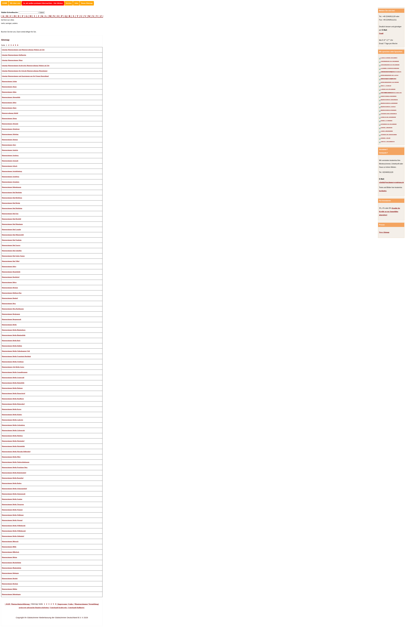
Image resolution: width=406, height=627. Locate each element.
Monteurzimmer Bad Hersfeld (11, 219)
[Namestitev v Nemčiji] (385, 86)
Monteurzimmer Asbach (9, 166)
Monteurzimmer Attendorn (10, 182)
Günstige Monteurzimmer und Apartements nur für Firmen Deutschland (25, 76)
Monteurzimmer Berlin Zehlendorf (13, 536)
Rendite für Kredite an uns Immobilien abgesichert (389, 211)
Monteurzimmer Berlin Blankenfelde (13, 335)
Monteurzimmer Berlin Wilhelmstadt (14, 531)
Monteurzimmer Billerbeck (10, 552)
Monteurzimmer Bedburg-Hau (11, 293)
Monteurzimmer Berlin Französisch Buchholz (16, 356)
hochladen (382, 191)
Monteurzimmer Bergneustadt (11, 319)
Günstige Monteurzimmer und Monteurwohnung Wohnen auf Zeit (23, 50)
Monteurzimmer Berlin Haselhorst (13, 399)
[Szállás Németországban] (389, 69)
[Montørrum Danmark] (388, 114)
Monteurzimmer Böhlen (9, 589)
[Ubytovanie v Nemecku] (391, 79)
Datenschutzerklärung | (20, 604)
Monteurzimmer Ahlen (9, 92)
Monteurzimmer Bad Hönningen (12, 224)
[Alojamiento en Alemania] (389, 62)
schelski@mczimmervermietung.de (391, 182)
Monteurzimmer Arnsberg (10, 155)
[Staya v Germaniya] (386, 142)
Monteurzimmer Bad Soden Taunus (13, 256)
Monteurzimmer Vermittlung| (87, 604)
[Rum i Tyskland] (385, 121)
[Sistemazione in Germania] (389, 65)
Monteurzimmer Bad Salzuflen (12, 250)
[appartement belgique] (387, 111)
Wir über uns (15, 3)
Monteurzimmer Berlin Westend (12, 520)
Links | (71, 604)
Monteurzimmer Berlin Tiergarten (13, 504)
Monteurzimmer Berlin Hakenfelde (13, 383)
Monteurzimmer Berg (9, 303)
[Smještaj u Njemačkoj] (389, 83)
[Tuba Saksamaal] (386, 132)
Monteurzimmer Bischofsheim (11, 562)
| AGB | (8, 604)
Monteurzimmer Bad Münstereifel (13, 235)
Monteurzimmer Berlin (9, 325)
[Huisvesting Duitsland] (387, 97)
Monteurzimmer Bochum (10, 584)
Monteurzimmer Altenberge (11, 129)
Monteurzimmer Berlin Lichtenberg (13, 425)
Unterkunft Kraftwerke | (59, 607)
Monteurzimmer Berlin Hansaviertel (13, 393)
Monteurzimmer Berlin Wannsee (12, 510)
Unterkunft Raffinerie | (76, 607)
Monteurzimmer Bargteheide (11, 272)
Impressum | (62, 604)
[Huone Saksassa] (385, 128)
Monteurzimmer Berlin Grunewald (13, 377)
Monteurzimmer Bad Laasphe (11, 229)
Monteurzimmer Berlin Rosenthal (12, 478)
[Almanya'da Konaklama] (387, 107)
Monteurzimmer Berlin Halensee (12, 388)
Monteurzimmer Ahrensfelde (11, 97)
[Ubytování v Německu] (388, 76)
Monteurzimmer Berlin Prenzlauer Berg (14, 467)
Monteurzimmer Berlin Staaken (12, 499)
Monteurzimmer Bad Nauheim (11, 240)
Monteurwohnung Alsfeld (10, 113)
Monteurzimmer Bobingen (10, 573)
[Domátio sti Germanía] (387, 125)
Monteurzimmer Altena (9, 118)
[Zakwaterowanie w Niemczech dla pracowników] (391, 72)
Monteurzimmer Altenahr (10, 124)
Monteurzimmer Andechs (10, 150)
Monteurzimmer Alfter (9, 102)
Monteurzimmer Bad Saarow (11, 245)
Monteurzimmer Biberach (10, 541)
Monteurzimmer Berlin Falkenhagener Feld (16, 351)
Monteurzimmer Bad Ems (10, 213)
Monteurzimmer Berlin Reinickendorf (14, 473)
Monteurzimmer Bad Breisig (11, 203)
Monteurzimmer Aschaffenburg (12, 171)
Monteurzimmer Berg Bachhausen (13, 309)
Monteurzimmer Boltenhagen (11, 594)
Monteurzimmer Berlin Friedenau (13, 362)
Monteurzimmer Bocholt (10, 578)
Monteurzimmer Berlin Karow (11, 409)
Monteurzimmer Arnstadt (10, 161)
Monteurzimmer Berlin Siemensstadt (13, 494)
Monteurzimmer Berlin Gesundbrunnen (14, 372)
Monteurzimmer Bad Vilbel (10, 261)
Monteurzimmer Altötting (10, 134)
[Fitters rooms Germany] (388, 58)
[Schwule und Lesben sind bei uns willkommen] (391, 93)
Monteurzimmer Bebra (9, 282)
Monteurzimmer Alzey (9, 145)
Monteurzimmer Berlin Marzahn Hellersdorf (16, 451)
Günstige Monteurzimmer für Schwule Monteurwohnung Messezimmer (24, 71)
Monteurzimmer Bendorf (10, 298)
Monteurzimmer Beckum (10, 287)
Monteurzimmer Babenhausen (11, 187)
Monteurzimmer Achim (9, 81)
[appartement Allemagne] (388, 100)
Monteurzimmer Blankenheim (11, 568)
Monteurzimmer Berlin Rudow (12, 483)
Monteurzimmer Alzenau (10, 139)
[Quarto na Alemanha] (387, 118)
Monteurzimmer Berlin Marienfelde (13, 446)
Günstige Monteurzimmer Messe (12, 60)
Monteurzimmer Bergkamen (11, 314)
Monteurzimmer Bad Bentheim (12, 192)
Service (69, 3)
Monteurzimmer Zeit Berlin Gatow (13, 367)
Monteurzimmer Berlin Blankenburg (13, 330)
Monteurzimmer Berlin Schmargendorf (14, 488)
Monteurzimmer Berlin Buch (11, 340)
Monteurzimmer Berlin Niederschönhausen (15, 462)
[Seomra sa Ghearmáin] (388, 135)
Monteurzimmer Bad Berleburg (12, 198)
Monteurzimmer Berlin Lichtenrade (13, 430)
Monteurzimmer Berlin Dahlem (12, 346)
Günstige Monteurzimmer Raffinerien (14, 55)
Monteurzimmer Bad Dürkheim (12, 208)
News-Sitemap (87, 3)
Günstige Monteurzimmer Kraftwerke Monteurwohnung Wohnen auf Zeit (25, 65)
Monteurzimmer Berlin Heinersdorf (13, 404)
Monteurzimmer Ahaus (9, 87)
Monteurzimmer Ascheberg (10, 176)
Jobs (76, 3)
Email (381, 33)
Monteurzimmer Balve (9, 266)
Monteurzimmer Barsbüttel (10, 277)
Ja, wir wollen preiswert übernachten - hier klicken (43, 3)
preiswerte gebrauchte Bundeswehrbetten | (34, 607)
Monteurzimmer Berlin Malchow (12, 436)
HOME (4, 3)
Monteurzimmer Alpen (9, 108)
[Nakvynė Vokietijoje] (388, 104)
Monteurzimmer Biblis (9, 547)
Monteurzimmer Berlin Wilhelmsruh (13, 525)
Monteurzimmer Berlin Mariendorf (13, 441)
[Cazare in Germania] (387, 90)
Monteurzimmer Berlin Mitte (11, 457)
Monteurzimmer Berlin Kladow (12, 414)
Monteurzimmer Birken (9, 557)
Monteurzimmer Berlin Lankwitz (12, 420)
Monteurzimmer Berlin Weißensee (13, 515)
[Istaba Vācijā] (384, 138)
